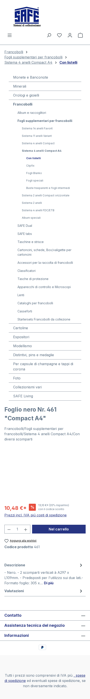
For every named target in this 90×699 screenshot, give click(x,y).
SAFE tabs (24, 234)
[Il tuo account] (70, 35)
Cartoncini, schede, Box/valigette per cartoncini (44, 252)
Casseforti (24, 311)
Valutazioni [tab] (14, 591)
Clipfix (30, 165)
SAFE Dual (24, 225)
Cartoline (20, 328)
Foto (17, 378)
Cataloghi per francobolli (35, 303)
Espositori (21, 337)
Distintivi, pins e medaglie (33, 355)
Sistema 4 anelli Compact (38, 143)
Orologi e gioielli (26, 95)
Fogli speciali (34, 180)
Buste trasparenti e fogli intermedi (48, 188)
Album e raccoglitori (31, 112)
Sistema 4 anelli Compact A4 (41, 150)
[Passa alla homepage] (45, 16)
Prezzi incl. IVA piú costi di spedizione (35, 515)
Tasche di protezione (32, 279)
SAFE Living (23, 396)
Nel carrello (59, 529)
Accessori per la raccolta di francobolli (45, 262)
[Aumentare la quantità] (25, 529)
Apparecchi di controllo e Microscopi (44, 287)
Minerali (19, 86)
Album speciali (31, 217)
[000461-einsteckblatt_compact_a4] (45, 475)
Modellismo (22, 346)
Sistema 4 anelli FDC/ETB (38, 210)
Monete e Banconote (30, 77)
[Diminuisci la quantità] (9, 529)
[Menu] (9, 35)
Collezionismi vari (27, 387)
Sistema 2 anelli (32, 202)
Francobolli (22, 104)
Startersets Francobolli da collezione (43, 319)
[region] (45, 475)
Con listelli (33, 158)
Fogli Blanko (34, 173)
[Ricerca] (49, 35)
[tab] (43, 574)
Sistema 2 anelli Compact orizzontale (45, 195)
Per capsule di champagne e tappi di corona (43, 366)
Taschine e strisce (30, 242)
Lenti (20, 295)
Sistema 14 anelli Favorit (37, 128)
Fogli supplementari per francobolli (44, 121)
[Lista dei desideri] (59, 35)
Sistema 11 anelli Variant (37, 135)
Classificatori (26, 271)
